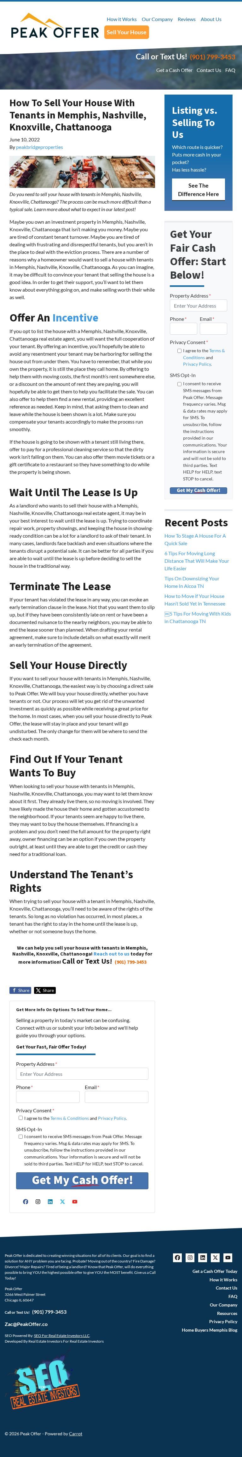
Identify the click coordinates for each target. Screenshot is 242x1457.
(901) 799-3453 (212, 57)
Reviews (187, 19)
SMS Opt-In (29, 1129)
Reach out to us (112, 953)
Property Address (36, 1064)
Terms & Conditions (69, 1118)
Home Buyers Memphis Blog (209, 1330)
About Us (211, 19)
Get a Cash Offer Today (215, 1271)
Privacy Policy (112, 1118)
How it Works (122, 19)
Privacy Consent (35, 1110)
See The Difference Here (198, 189)
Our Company (157, 19)
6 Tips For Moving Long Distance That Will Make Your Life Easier (196, 560)
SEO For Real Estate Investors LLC (61, 1335)
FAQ (230, 70)
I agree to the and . (75, 1118)
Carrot (75, 1433)
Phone (24, 1087)
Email (92, 1087)
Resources (227, 1313)
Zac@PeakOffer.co (26, 1324)
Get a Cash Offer (174, 70)
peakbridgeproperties (39, 147)
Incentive (75, 318)
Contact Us (209, 70)
